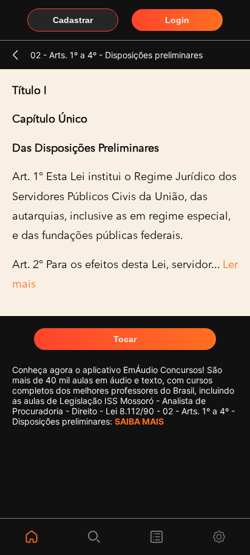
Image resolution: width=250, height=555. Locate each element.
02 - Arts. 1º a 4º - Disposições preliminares (116, 55)
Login (177, 20)
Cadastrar (73, 20)
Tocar (125, 339)
